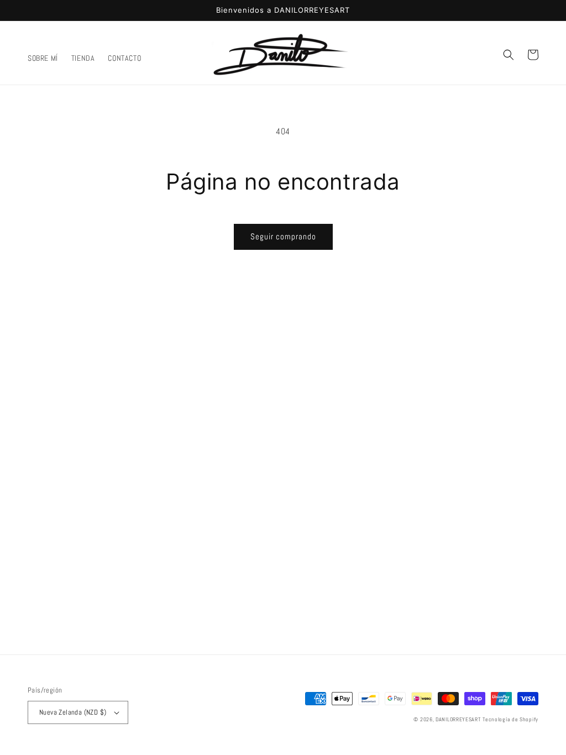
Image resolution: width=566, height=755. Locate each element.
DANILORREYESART (458, 719)
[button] (508, 55)
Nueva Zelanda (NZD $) (72, 712)
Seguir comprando (283, 236)
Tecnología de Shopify (510, 719)
